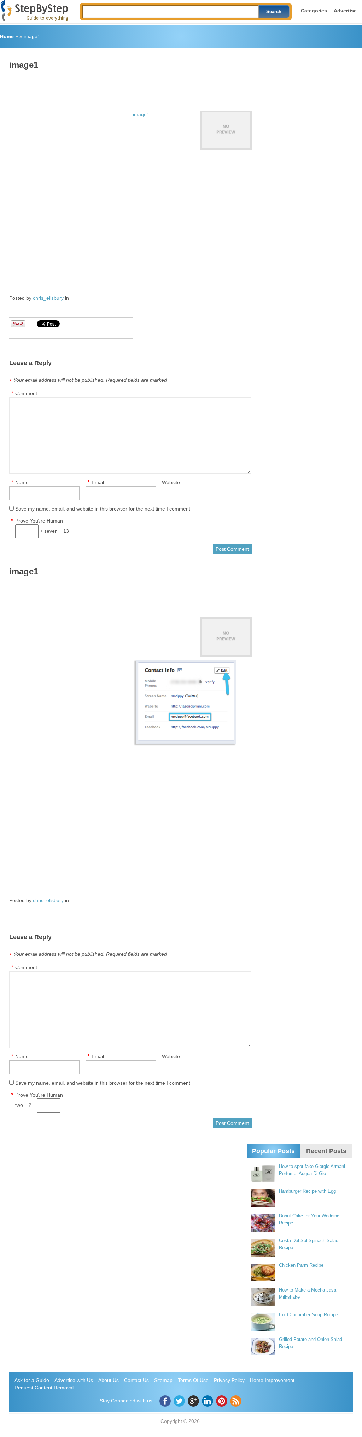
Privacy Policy (229, 1380)
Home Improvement (272, 1380)
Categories (314, 10)
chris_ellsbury (48, 298)
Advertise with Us (73, 1380)
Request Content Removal (44, 1387)
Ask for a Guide (31, 1380)
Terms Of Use (193, 1380)
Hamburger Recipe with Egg (307, 1191)
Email (98, 482)
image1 (32, 36)
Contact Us (136, 1380)
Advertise (345, 10)
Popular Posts (273, 1151)
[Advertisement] (138, 87)
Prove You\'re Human (39, 520)
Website (171, 482)
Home (7, 36)
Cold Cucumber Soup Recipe (308, 1314)
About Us (108, 1380)
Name (22, 482)
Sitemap (163, 1380)
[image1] (226, 130)
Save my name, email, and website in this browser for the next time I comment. (103, 509)
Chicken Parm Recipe (301, 1265)
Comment (26, 393)
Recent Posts (326, 1151)
